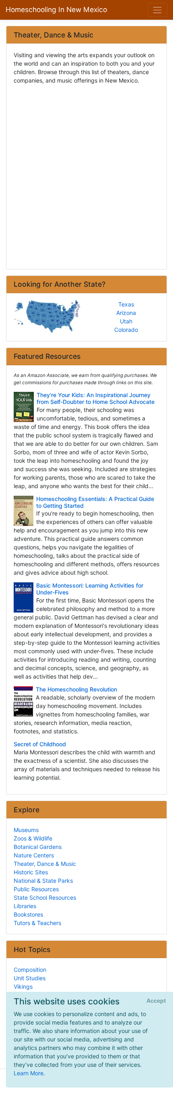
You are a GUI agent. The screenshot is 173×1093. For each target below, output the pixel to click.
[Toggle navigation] (157, 10)
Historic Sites (31, 872)
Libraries (25, 906)
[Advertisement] (86, 174)
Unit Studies (29, 978)
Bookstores (28, 914)
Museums (26, 829)
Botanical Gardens (38, 846)
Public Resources (36, 889)
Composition (30, 969)
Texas (126, 304)
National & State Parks (43, 880)
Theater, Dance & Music (45, 863)
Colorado (126, 329)
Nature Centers (34, 855)
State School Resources (45, 897)
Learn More (28, 1073)
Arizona (126, 312)
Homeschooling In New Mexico (56, 9)
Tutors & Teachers (37, 922)
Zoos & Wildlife (33, 838)
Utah (126, 321)
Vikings (23, 986)
